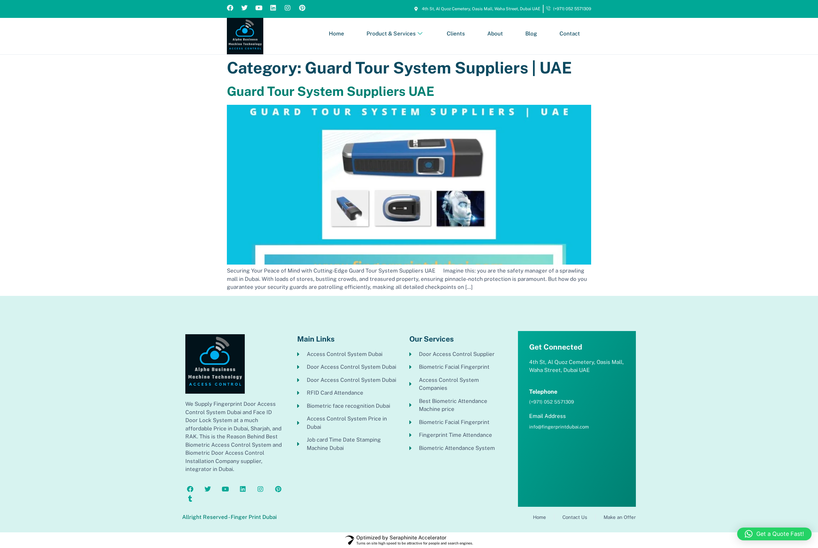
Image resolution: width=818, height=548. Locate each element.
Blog (531, 33)
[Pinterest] (302, 8)
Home (336, 33)
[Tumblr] (190, 499)
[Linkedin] (273, 8)
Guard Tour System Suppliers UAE (330, 91)
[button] (774, 534)
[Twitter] (244, 8)
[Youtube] (259, 8)
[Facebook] (230, 8)
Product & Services (391, 33)
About (495, 33)
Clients (456, 33)
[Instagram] (287, 8)
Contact (569, 33)
